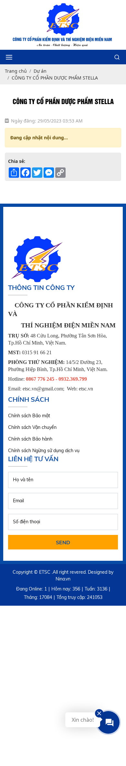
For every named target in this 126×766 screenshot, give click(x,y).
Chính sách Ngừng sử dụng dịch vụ (43, 450)
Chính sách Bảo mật (29, 416)
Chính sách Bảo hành (30, 439)
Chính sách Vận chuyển (32, 427)
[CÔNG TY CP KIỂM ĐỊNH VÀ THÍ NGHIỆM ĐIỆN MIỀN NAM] (63, 19)
